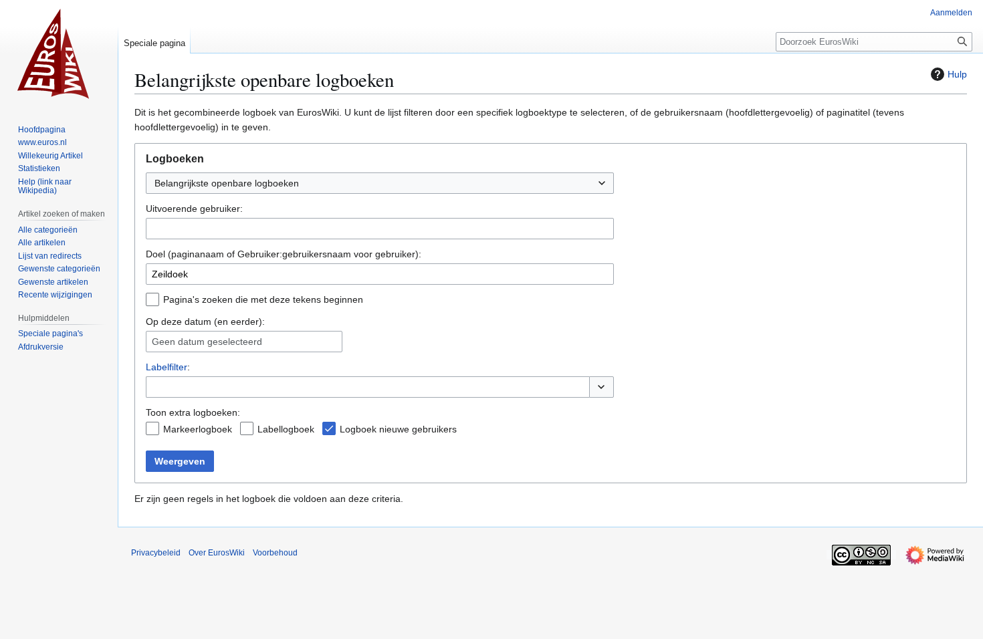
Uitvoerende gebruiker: (194, 208)
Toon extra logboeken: (193, 412)
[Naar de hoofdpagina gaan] (58, 53)
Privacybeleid (156, 552)
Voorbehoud (275, 552)
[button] (601, 387)
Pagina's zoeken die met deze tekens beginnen (263, 299)
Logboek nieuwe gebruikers (398, 429)
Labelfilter (166, 367)
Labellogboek (285, 429)
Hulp (957, 74)
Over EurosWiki (217, 552)
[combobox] (380, 183)
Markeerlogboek (197, 429)
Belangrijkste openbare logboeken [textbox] (226, 183)
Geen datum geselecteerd (207, 341)
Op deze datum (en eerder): (205, 321)
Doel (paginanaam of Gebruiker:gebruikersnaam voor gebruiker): (283, 254)
